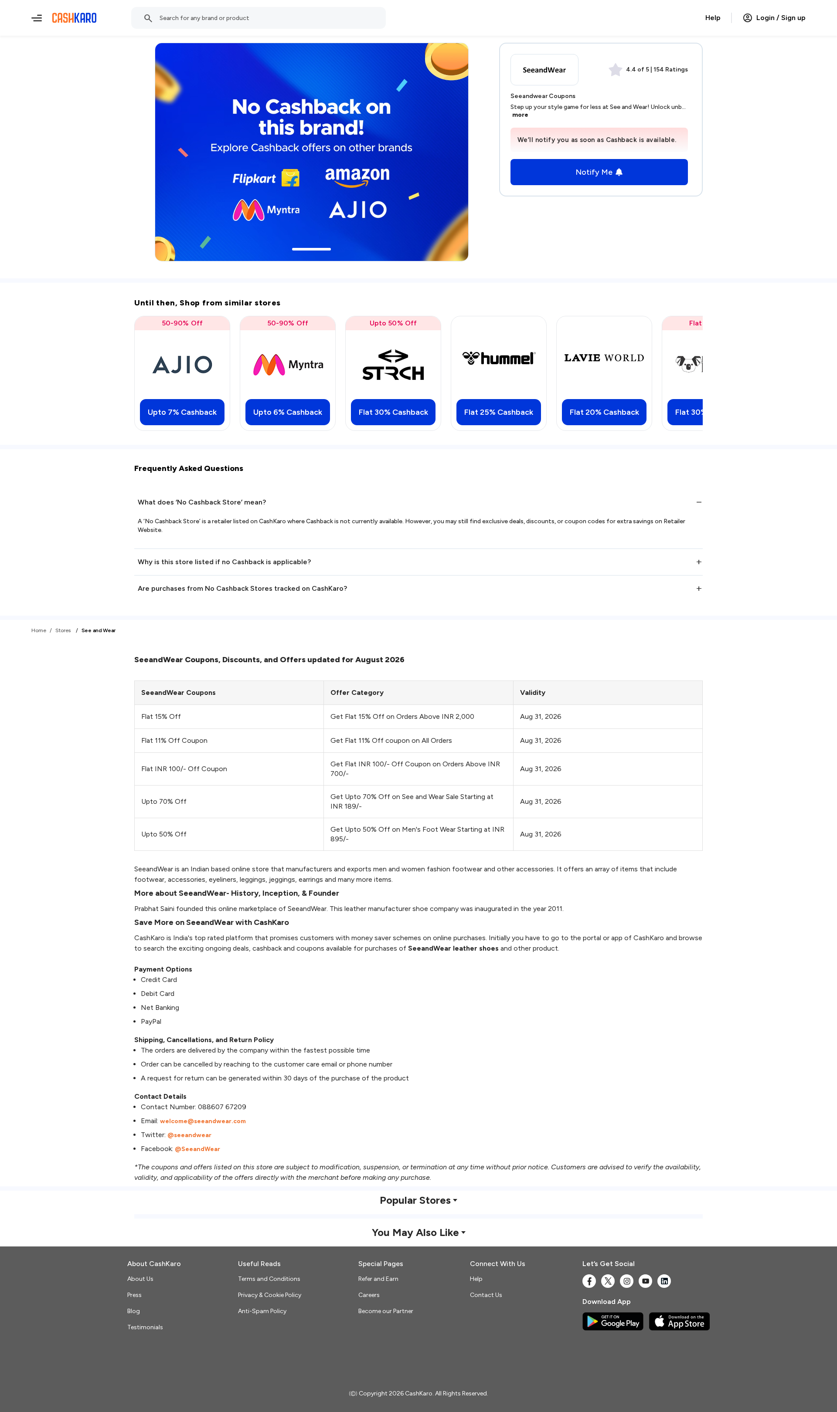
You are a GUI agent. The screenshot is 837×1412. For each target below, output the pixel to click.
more (520, 115)
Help (713, 18)
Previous (158, 373)
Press (134, 1295)
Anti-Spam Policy (262, 1311)
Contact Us (486, 1295)
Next (678, 373)
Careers (369, 1295)
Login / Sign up (781, 18)
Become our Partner (385, 1311)
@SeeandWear (197, 1149)
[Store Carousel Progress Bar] (311, 249)
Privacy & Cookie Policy (269, 1295)
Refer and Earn (378, 1279)
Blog (133, 1311)
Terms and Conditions (269, 1279)
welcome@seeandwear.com (203, 1121)
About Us (140, 1279)
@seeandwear (189, 1135)
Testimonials (145, 1327)
